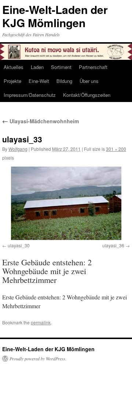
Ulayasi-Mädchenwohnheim (40, 121)
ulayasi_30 (19, 245)
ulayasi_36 (113, 245)
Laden (37, 66)
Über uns (89, 80)
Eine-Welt (39, 80)
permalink (41, 322)
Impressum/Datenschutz (30, 94)
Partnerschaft (93, 66)
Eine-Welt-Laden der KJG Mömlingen (55, 15)
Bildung (64, 80)
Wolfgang (17, 149)
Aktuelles (13, 66)
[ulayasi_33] (66, 203)
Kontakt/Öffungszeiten (86, 94)
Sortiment (61, 66)
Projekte (12, 80)
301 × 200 (116, 149)
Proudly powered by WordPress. (38, 358)
